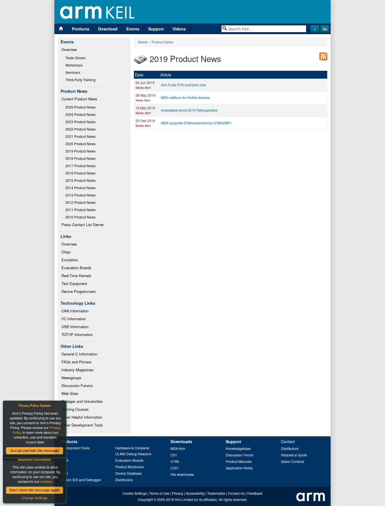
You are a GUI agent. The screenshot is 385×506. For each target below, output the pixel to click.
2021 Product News (80, 136)
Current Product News (79, 98)
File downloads (182, 474)
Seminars (72, 72)
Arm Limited (184, 499)
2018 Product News (80, 158)
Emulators (69, 259)
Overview (69, 49)
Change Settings (34, 497)
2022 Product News (80, 129)
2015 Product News (80, 180)
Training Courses (75, 409)
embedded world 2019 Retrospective (189, 110)
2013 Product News (80, 195)
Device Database (128, 473)
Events (133, 29)
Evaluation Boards (76, 267)
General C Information (79, 354)
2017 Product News (80, 165)
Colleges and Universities (82, 401)
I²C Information (73, 318)
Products (80, 29)
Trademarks (216, 493)
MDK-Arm (178, 448)
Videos (179, 29)
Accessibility (195, 493)
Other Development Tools (82, 425)
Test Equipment (74, 283)
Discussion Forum (239, 454)
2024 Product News (80, 114)
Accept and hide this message (34, 451)
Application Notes (239, 467)
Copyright (145, 499)
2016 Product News (80, 173)
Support (156, 29)
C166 (175, 461)
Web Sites (69, 393)
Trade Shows (75, 57)
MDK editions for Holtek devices (185, 97)
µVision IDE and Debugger (80, 479)
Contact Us (236, 493)
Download (108, 29)
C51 (174, 454)
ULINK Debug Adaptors (133, 453)
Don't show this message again (34, 490)
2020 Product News (80, 143)
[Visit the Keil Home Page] (61, 29)
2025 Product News (80, 107)
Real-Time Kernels (76, 275)
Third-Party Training (80, 79)
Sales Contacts (292, 461)
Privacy (177, 493)
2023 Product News (80, 121)
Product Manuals (239, 461)
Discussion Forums (77, 385)
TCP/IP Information (77, 334)
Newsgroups (71, 377)
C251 (175, 467)
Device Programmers (78, 291)
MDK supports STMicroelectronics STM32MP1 (196, 122)
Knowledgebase (238, 448)
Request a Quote (294, 454)
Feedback (254, 493)
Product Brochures (129, 466)
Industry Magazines (77, 369)
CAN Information (74, 310)
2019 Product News (80, 151)
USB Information (74, 326)
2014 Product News (80, 187)
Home (142, 41)
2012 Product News (80, 202)
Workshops (74, 65)
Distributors (124, 479)
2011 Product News (80, 209)
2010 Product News (80, 217)
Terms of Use (159, 493)
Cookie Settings (135, 493)
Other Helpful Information (81, 417)
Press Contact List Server (82, 224)
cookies (46, 481)
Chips (66, 252)
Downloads (181, 441)
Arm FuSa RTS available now (183, 84)
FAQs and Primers (76, 361)
